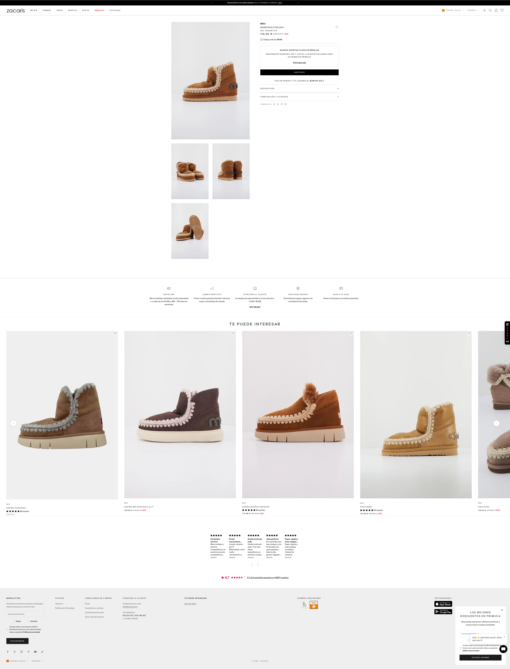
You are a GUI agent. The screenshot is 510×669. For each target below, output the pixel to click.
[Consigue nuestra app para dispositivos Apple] (443, 604)
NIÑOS (60, 10)
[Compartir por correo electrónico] (285, 104)
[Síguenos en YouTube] (35, 651)
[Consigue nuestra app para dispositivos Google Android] (443, 611)
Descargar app (299, 62)
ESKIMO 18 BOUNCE (16, 508)
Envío (87, 603)
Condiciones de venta (94, 612)
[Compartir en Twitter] (278, 104)
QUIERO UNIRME (480, 657)
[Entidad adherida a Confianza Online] (309, 605)
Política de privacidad (471, 651)
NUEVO (86, 10)
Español (472, 10)
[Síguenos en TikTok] (42, 651)
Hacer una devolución (94, 617)
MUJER (33, 10)
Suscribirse (17, 641)
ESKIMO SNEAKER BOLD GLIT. (139, 507)
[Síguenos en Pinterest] (28, 651)
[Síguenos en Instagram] (21, 651)
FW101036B (366, 507)
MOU (262, 23)
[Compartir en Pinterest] (282, 104)
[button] (253, 564)
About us (59, 603)
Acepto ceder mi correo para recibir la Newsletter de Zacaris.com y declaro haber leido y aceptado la (482, 648)
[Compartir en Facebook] (274, 104)
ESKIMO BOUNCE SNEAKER (255, 507)
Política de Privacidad (64, 608)
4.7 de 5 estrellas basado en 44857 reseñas (268, 577)
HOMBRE (46, 10)
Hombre (33, 621)
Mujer (18, 621)
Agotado (299, 72)
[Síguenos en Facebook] (7, 651)
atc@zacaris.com (130, 607)
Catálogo (114, 10)
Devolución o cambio (94, 608)
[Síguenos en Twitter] (14, 651)
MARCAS (72, 10)
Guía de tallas (190, 603)
